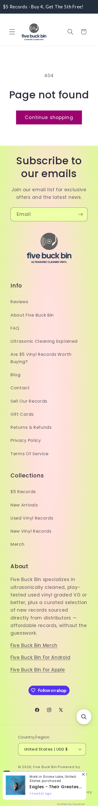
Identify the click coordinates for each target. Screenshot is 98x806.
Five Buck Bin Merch (33, 645)
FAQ (14, 328)
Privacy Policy (25, 440)
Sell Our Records (28, 401)
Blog (15, 375)
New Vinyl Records (30, 531)
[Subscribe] (80, 214)
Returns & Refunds (31, 427)
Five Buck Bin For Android (40, 657)
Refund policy (43, 774)
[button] (12, 31)
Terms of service (34, 783)
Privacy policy (74, 774)
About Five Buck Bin (32, 315)
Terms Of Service (29, 454)
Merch (17, 544)
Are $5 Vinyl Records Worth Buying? (41, 357)
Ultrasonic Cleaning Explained (44, 341)
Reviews (19, 302)
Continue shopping (49, 117)
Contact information (31, 792)
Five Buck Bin (45, 767)
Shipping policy (70, 783)
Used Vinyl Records (31, 518)
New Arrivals (24, 505)
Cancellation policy (73, 792)
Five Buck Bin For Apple (37, 670)
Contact (20, 388)
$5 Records (23, 492)
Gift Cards (22, 414)
